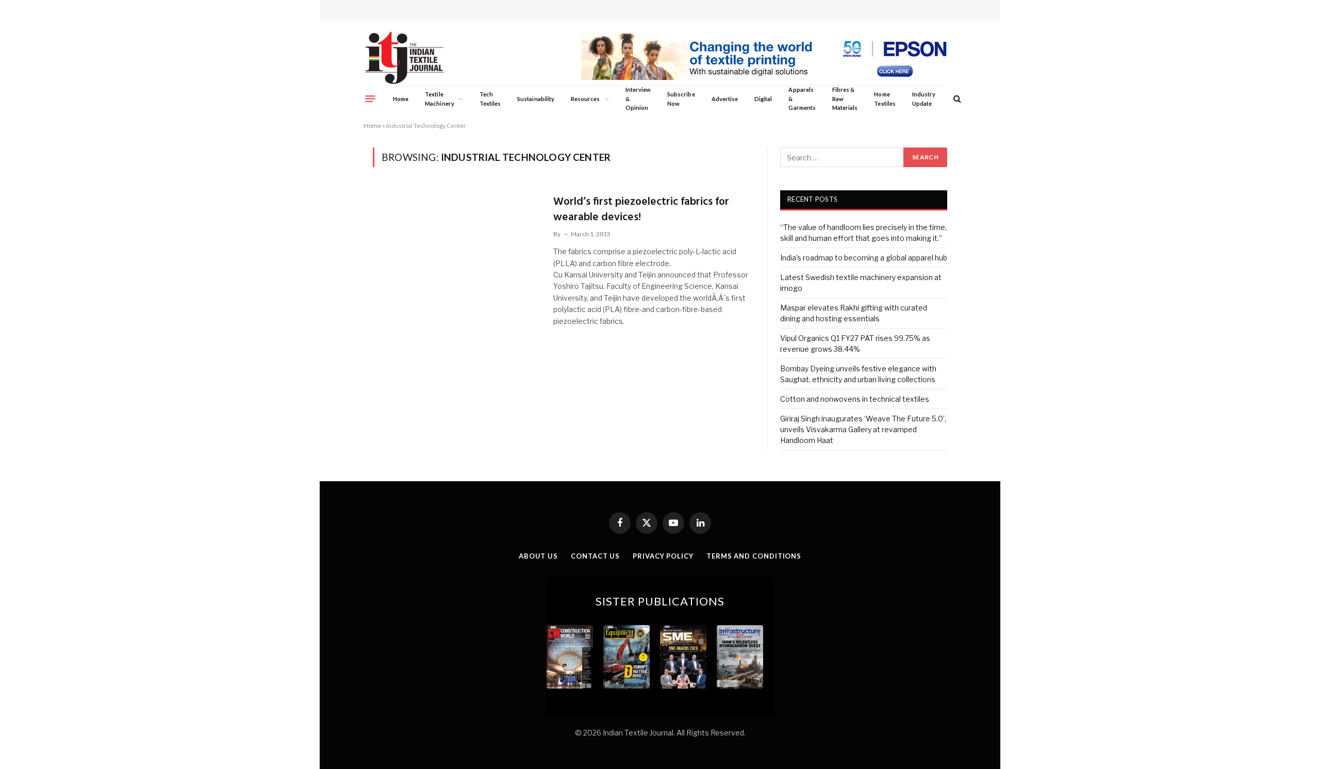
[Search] (956, 98)
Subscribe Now (681, 99)
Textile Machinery (439, 99)
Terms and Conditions (753, 556)
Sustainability (535, 98)
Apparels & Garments (801, 98)
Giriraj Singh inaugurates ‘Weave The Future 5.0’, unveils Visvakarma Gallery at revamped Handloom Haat (863, 429)
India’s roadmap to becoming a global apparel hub (863, 257)
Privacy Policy (663, 556)
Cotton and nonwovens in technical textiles (854, 399)
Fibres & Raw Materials (845, 98)
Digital (763, 98)
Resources (585, 98)
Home (400, 98)
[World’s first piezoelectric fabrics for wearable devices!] (456, 241)
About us (538, 556)
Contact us (595, 556)
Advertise (725, 98)
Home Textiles (884, 99)
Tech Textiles (490, 99)
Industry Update (923, 99)
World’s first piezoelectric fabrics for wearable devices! (641, 209)
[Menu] (370, 98)
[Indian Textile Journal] (405, 58)
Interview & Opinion (638, 98)
